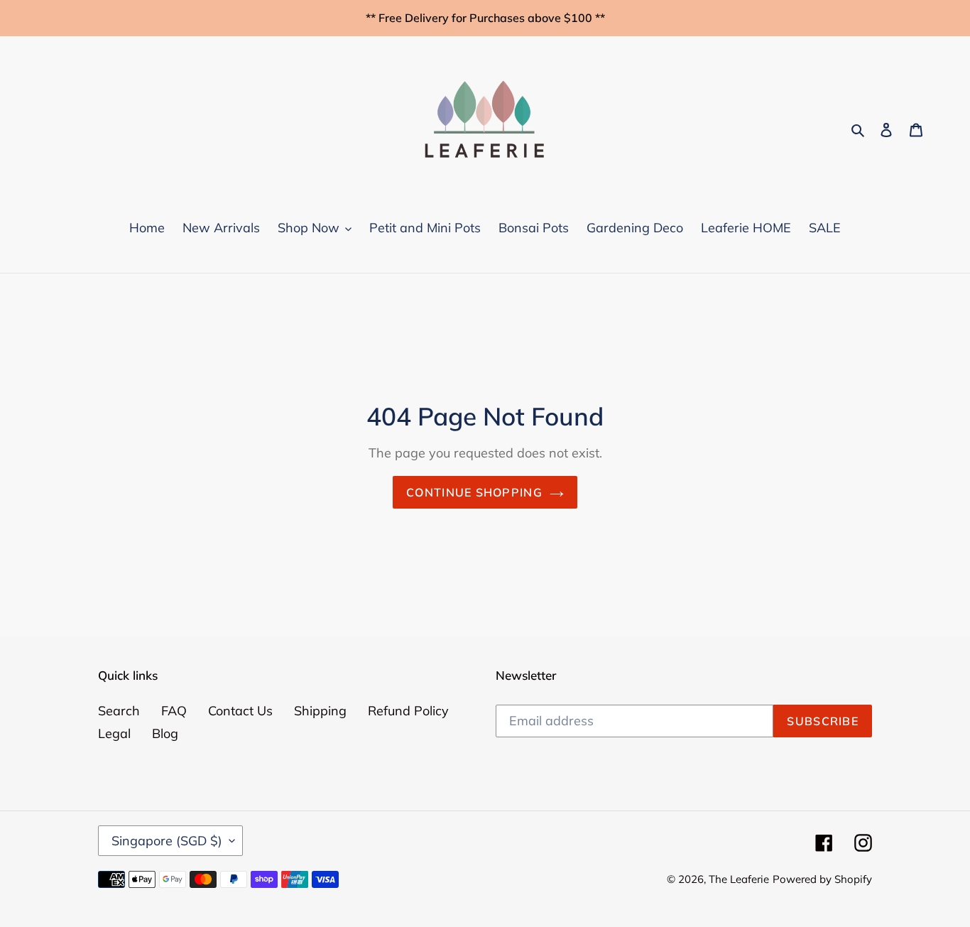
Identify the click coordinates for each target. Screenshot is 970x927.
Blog (165, 733)
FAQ (174, 711)
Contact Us (240, 711)
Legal (114, 733)
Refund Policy (408, 711)
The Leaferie (739, 879)
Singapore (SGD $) (166, 841)
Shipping (320, 711)
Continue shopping (474, 492)
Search (119, 711)
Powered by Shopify (822, 879)
